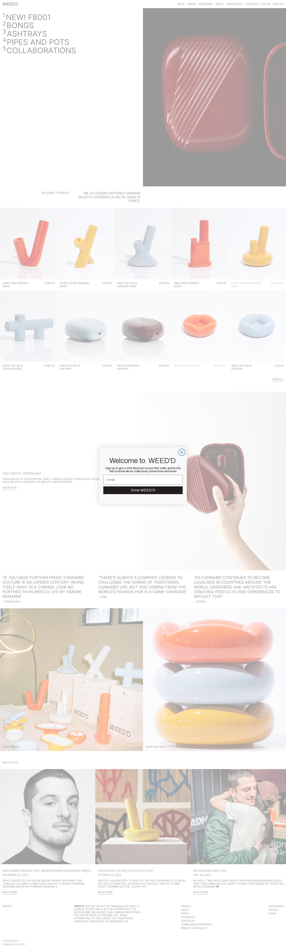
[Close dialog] (181, 452)
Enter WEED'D (143, 490)
